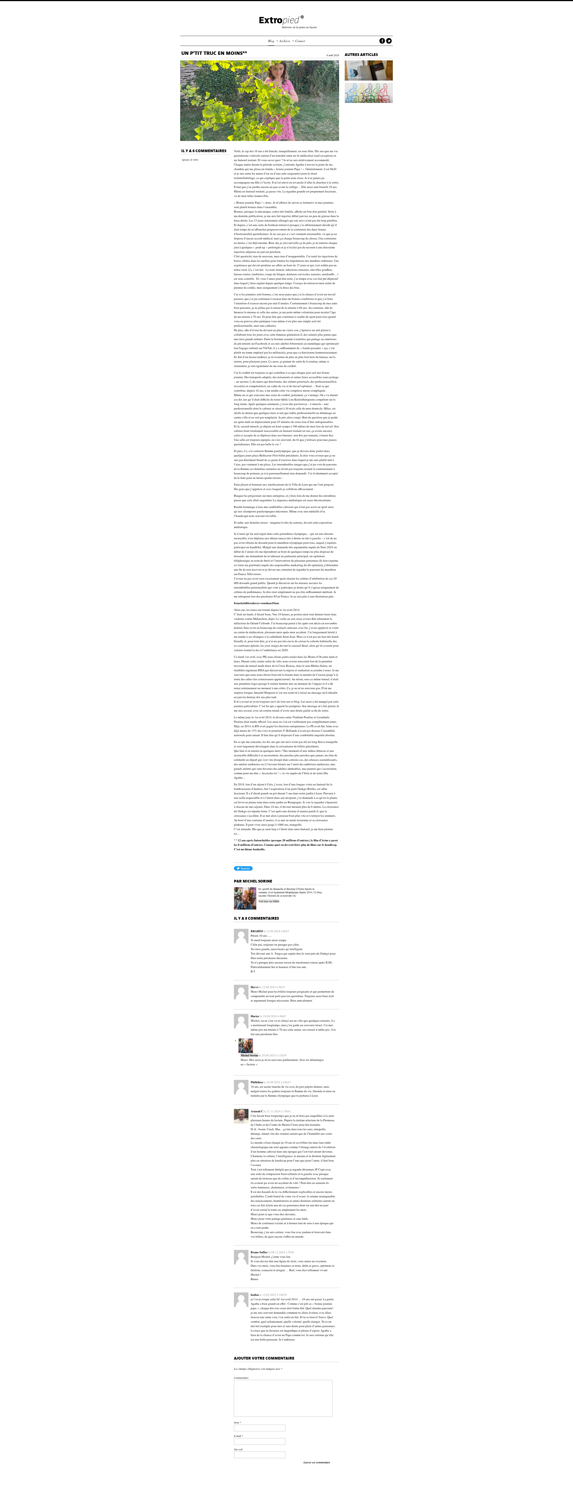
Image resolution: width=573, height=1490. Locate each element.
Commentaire (241, 1377)
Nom (237, 1422)
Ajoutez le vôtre (190, 159)
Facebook (382, 42)
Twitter (389, 42)
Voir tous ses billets (269, 901)
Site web (238, 1449)
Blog (271, 41)
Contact (300, 41)
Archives (284, 41)
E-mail (238, 1436)
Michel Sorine (249, 1055)
